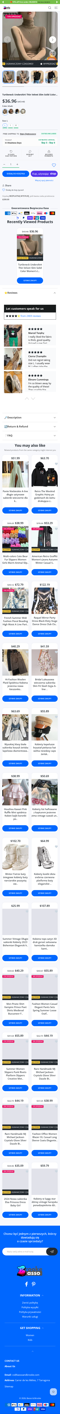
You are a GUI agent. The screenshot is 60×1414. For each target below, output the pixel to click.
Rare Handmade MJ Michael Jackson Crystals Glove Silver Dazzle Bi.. (45, 1073)
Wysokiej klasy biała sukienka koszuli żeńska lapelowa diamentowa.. (15, 747)
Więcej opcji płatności (44, 180)
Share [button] (8, 185)
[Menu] (56, 7)
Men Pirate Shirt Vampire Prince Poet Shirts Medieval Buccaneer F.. (15, 1008)
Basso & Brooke (34, 1398)
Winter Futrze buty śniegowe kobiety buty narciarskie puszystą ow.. (15, 879)
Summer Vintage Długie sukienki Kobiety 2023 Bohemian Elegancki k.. (15, 942)
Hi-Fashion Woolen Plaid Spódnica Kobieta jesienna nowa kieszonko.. (15, 684)
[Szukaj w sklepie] (50, 7)
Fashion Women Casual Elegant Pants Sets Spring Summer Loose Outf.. (44, 1008)
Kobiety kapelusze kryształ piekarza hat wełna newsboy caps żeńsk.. (44, 749)
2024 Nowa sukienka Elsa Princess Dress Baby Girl (15, 1202)
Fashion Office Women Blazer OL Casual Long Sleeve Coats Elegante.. (44, 1137)
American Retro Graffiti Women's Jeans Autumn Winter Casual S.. (45, 559)
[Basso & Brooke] (7, 7)
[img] (13, 316)
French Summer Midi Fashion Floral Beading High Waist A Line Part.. (15, 621)
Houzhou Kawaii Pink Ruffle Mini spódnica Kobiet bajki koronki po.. (15, 814)
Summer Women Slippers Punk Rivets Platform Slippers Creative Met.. (15, 1073)
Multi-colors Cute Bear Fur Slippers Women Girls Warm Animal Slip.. (15, 559)
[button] (3, 2)
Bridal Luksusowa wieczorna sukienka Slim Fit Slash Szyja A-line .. (44, 684)
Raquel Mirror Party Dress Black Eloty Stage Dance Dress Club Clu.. (44, 621)
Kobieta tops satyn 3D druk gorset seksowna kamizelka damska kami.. (45, 943)
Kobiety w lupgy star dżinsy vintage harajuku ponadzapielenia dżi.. (45, 1202)
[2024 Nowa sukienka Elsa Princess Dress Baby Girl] (15, 1182)
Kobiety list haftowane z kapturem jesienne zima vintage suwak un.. (45, 812)
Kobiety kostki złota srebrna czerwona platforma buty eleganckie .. (44, 879)
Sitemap (9, 1386)
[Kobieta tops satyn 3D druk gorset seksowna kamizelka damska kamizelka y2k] (44, 922)
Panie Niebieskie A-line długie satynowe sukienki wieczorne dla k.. (15, 496)
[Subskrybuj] (52, 1251)
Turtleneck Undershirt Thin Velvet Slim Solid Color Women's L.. (30, 268)
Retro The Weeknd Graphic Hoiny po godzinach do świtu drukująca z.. (44, 496)
